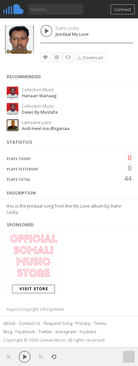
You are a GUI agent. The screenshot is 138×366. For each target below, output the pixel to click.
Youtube (87, 332)
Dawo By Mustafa (40, 112)
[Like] (45, 57)
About (9, 323)
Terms (100, 323)
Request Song (58, 323)
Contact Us (30, 323)
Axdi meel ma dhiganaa (45, 128)
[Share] (68, 57)
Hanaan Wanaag (39, 96)
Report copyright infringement (35, 309)
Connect (122, 9)
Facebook (25, 332)
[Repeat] (53, 357)
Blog (7, 332)
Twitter (45, 332)
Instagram (66, 332)
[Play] (24, 357)
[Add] (57, 57)
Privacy (83, 323)
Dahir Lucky (67, 28)
